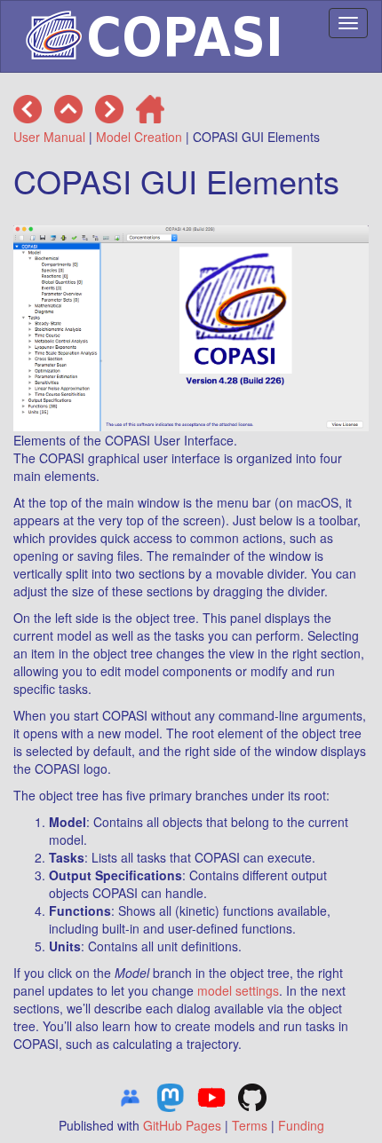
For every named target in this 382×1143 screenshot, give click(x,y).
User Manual (49, 137)
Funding (301, 1125)
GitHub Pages (182, 1125)
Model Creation (139, 137)
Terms (249, 1125)
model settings (238, 990)
